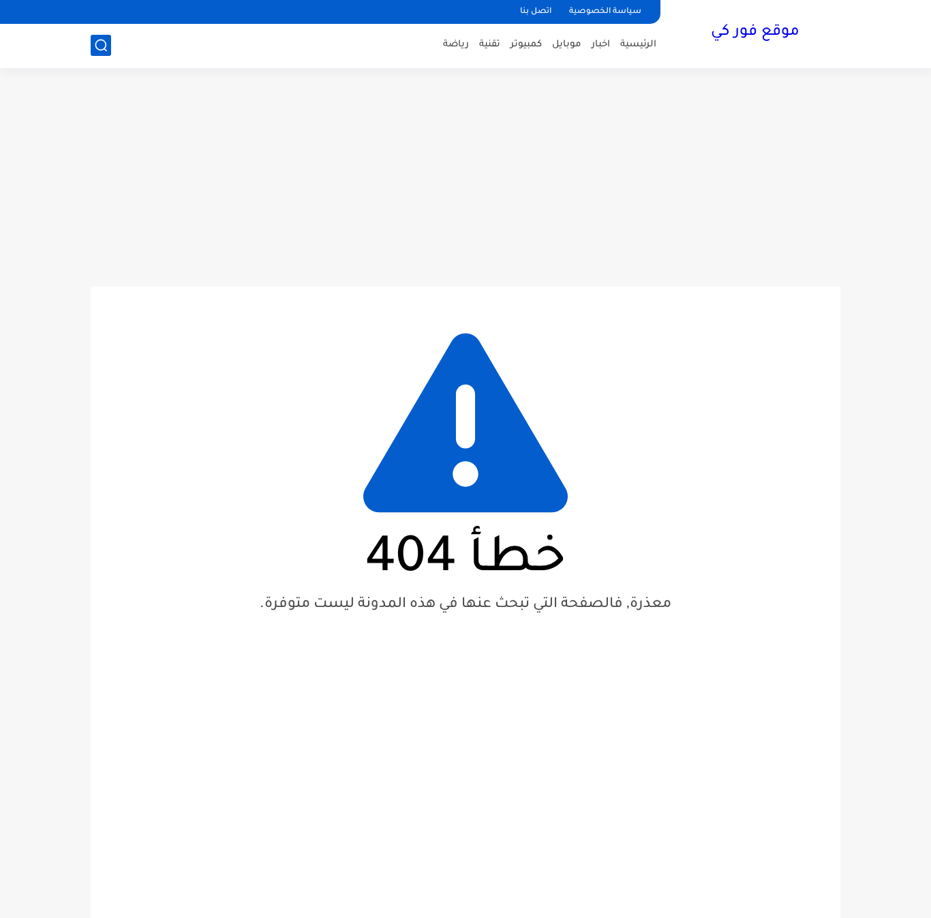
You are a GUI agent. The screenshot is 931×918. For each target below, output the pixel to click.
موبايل (566, 45)
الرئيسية (638, 45)
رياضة (456, 45)
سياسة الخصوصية (605, 12)
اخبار (601, 45)
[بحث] (101, 45)
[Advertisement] (465, 177)
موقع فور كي (755, 33)
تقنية (489, 45)
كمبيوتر (526, 45)
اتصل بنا (535, 12)
